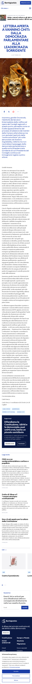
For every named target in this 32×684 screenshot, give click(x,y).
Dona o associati (22, 648)
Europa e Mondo (23, 638)
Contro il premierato (10, 576)
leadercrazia (15, 409)
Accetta (16, 671)
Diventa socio (25, 2)
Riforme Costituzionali (9, 411)
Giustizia (20, 641)
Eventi (4, 650)
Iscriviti (24, 607)
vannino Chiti (20, 411)
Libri (3, 549)
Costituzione (7, 638)
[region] (16, 668)
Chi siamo (4, 8)
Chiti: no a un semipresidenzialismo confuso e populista (15, 461)
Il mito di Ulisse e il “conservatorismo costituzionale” (9, 496)
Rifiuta (16, 680)
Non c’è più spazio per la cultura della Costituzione (15, 520)
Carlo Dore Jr (6, 409)
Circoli (4, 648)
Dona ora (6, 632)
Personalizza (16, 676)
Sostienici (21, 443)
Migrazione (21, 644)
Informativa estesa (14, 667)
